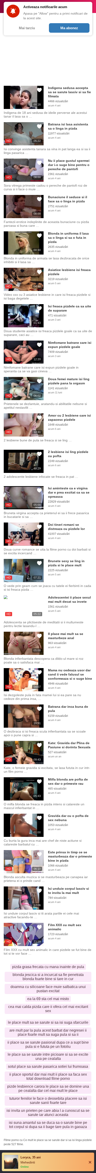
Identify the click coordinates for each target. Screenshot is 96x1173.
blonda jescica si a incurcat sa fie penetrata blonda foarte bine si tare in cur (48, 977)
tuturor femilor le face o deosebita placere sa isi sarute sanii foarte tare (48, 1100)
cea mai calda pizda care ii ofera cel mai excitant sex (48, 1009)
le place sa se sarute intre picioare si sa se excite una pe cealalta (48, 1056)
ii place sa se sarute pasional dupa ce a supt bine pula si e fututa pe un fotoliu (48, 1044)
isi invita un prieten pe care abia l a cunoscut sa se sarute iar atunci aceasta (48, 1113)
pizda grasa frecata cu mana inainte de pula (48, 967)
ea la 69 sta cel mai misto (48, 999)
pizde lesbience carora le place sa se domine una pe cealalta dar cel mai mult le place (48, 1088)
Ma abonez (69, 28)
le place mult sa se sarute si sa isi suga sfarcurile (48, 1022)
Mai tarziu (27, 28)
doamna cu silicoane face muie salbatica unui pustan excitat (48, 989)
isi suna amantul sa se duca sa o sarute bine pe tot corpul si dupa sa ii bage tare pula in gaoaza (48, 1125)
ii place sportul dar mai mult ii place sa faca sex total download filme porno (48, 1076)
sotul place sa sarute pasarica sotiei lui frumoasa (48, 1066)
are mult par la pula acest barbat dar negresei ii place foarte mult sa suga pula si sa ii (48, 1032)
